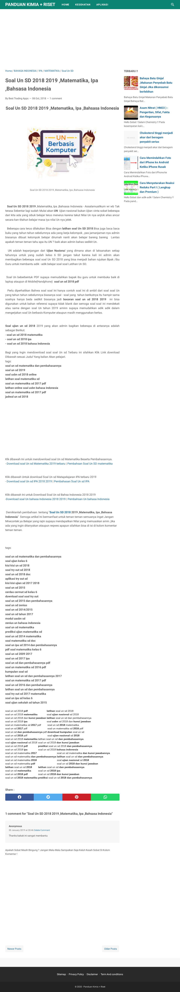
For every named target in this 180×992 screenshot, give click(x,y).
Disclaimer (92, 974)
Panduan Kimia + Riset (30, 4)
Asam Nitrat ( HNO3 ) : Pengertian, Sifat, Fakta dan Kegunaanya (155, 112)
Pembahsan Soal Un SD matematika (90, 463)
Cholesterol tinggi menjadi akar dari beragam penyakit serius (156, 137)
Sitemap (61, 974)
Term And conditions (112, 974)
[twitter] (48, 797)
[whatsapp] (105, 797)
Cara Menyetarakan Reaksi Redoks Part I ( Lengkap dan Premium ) (157, 187)
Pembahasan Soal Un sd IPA (71, 481)
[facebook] (19, 797)
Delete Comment (42, 830)
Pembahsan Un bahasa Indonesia (89, 499)
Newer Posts (14, 948)
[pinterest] (76, 797)
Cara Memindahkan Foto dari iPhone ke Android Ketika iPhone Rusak (155, 162)
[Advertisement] (90, 39)
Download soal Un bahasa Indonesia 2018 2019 (36, 499)
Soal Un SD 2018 (60, 512)
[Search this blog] (173, 4)
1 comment (56, 98)
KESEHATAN (82, 4)
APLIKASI (102, 4)
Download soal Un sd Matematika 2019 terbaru (36, 463)
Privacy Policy (76, 974)
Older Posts (110, 948)
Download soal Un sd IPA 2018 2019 (29, 481)
